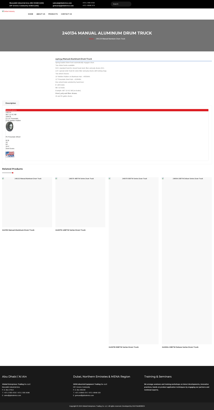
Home (91, 39)
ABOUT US (40, 14)
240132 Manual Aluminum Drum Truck (18, 230)
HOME (30, 14)
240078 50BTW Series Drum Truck (124, 347)
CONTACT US (66, 14)
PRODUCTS (53, 14)
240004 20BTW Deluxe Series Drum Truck (180, 347)
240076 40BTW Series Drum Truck (70, 230)
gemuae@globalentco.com (84, 395)
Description (11, 103)
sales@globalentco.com (12, 395)
